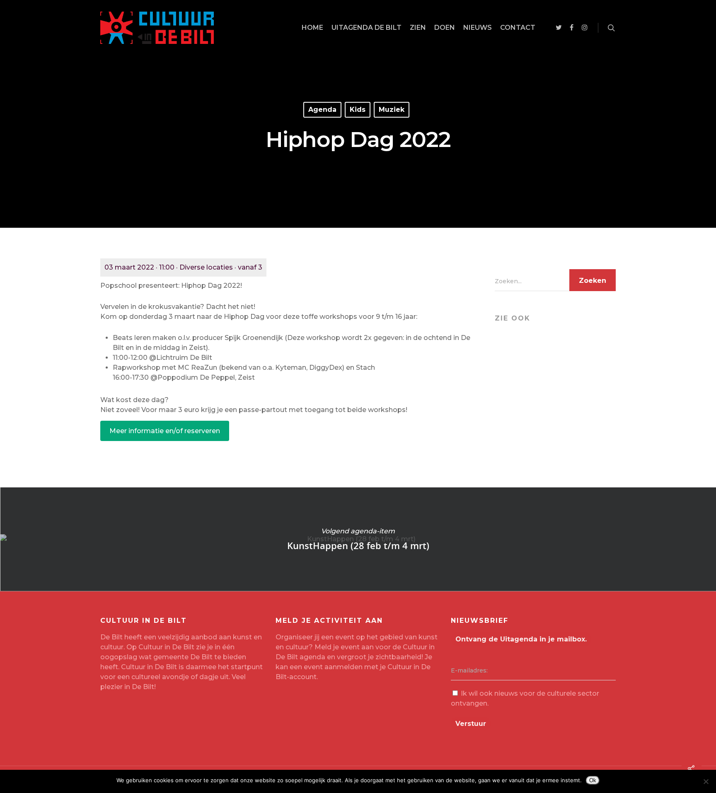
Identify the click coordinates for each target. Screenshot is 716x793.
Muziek (391, 109)
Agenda (322, 109)
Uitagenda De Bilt (366, 27)
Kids (357, 109)
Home (312, 27)
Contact (517, 27)
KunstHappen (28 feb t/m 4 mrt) (358, 539)
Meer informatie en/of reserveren (164, 431)
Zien (418, 27)
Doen (444, 27)
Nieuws (477, 27)
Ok (592, 780)
